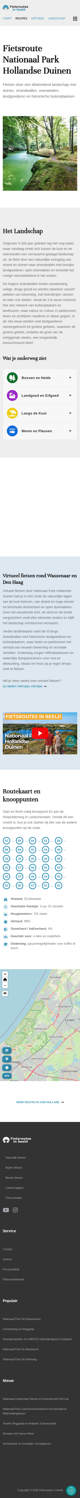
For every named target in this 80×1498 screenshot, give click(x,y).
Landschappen (14, 1187)
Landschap (56, 18)
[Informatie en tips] (7, 1067)
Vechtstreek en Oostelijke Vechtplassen (27, 1443)
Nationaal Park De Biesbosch (21, 1349)
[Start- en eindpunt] (7, 1050)
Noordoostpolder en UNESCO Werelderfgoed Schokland (37, 1339)
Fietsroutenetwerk (14, 1279)
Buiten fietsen (14, 1167)
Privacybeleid (11, 1269)
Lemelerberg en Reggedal (18, 1329)
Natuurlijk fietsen (16, 1157)
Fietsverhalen (14, 1197)
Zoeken (7, 1259)
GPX (7, 1076)
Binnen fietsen (14, 1177)
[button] (5, 980)
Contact (7, 1249)
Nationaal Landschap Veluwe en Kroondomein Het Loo (36, 1398)
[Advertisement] (40, 504)
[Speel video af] (40, 733)
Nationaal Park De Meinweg (20, 1359)
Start (7, 18)
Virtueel (37, 18)
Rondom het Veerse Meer (18, 1433)
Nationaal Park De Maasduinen (22, 1319)
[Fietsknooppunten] (7, 1059)
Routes (21, 18)
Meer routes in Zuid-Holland (37, 1102)
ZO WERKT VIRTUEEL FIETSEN (22, 686)
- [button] (5, 985)
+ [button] (5, 974)
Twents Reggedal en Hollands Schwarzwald (29, 1423)
